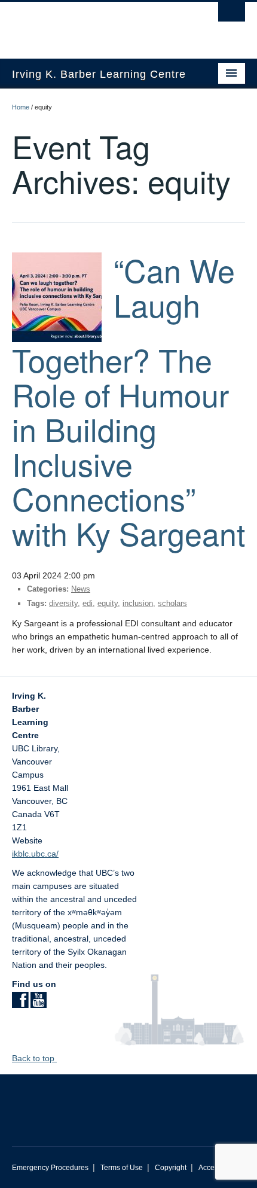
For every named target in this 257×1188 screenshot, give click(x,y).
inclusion (138, 603)
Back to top (34, 1058)
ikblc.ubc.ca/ (35, 853)
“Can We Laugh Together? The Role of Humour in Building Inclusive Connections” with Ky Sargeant (128, 401)
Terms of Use (121, 1167)
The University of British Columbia (93, 24)
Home (20, 107)
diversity (63, 603)
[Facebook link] (20, 1004)
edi (87, 603)
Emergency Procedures (50, 1167)
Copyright (170, 1167)
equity (107, 603)
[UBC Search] (231, 15)
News (80, 588)
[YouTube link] (38, 1004)
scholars (172, 603)
